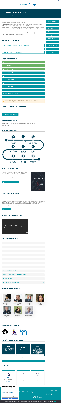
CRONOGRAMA (50, 31)
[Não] (59, 401)
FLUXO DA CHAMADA (51, 38)
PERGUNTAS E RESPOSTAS (52, 45)
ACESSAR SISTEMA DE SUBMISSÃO (10, 114)
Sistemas (46, 8)
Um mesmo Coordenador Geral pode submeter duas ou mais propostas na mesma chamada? (21, 243)
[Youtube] (52, 1)
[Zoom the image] (38, 172)
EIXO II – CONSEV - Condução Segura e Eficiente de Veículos (14, 48)
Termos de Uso (11, 392)
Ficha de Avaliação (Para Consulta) (11, 93)
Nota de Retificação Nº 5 (9, 72)
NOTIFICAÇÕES (50, 35)
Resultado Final (7, 62)
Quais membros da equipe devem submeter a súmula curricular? (15, 247)
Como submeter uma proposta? (9, 258)
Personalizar (5, 396)
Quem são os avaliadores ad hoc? (9, 270)
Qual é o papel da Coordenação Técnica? (11, 282)
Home (9, 8)
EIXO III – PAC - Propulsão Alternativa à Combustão (12, 52)
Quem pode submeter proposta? (9, 254)
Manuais (41, 8)
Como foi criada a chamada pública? (10, 251)
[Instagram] (54, 1)
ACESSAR (8, 381)
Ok (54, 401)
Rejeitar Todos (14, 396)
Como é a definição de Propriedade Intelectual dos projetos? (14, 274)
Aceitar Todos (10, 398)
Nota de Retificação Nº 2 (9, 83)
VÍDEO (49, 49)
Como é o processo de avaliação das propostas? (12, 266)
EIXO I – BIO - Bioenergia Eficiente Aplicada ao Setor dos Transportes (16, 45)
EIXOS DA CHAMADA (51, 24)
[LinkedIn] (55, 1)
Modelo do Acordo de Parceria (10, 97)
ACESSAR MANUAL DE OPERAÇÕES (10, 182)
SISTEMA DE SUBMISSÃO (52, 21)
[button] (58, 1)
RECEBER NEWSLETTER (53, 390)
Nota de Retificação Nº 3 (9, 79)
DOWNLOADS (50, 28)
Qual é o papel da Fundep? (8, 278)
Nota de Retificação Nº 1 (8, 86)
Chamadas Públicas (28, 8)
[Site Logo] (30, 4)
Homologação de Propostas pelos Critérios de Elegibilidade (15, 69)
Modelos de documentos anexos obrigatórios (12, 90)
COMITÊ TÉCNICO (51, 52)
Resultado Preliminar (8, 65)
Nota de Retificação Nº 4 (9, 76)
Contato (51, 8)
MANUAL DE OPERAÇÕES (52, 42)
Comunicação (35, 8)
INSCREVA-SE (6, 209)
